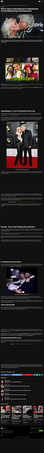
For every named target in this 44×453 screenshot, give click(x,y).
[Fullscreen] (13, 61)
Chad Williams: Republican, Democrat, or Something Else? (27, 416)
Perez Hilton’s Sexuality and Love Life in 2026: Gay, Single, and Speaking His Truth (16, 417)
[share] (37, 63)
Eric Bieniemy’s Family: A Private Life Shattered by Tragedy (38, 416)
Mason (14, 423)
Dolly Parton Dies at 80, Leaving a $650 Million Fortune (13, 381)
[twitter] (2, 435)
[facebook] (1, 435)
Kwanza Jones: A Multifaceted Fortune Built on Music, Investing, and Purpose (17, 386)
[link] (7, 64)
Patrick (3, 12)
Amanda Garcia (26, 422)
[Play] (6, 61)
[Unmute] (7, 61)
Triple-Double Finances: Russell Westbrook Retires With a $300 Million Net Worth (18, 390)
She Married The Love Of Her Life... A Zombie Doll (17, 63)
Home (1, 5)
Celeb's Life (4, 5)
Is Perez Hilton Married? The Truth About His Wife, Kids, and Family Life (5, 417)
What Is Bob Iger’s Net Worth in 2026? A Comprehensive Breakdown (16, 394)
